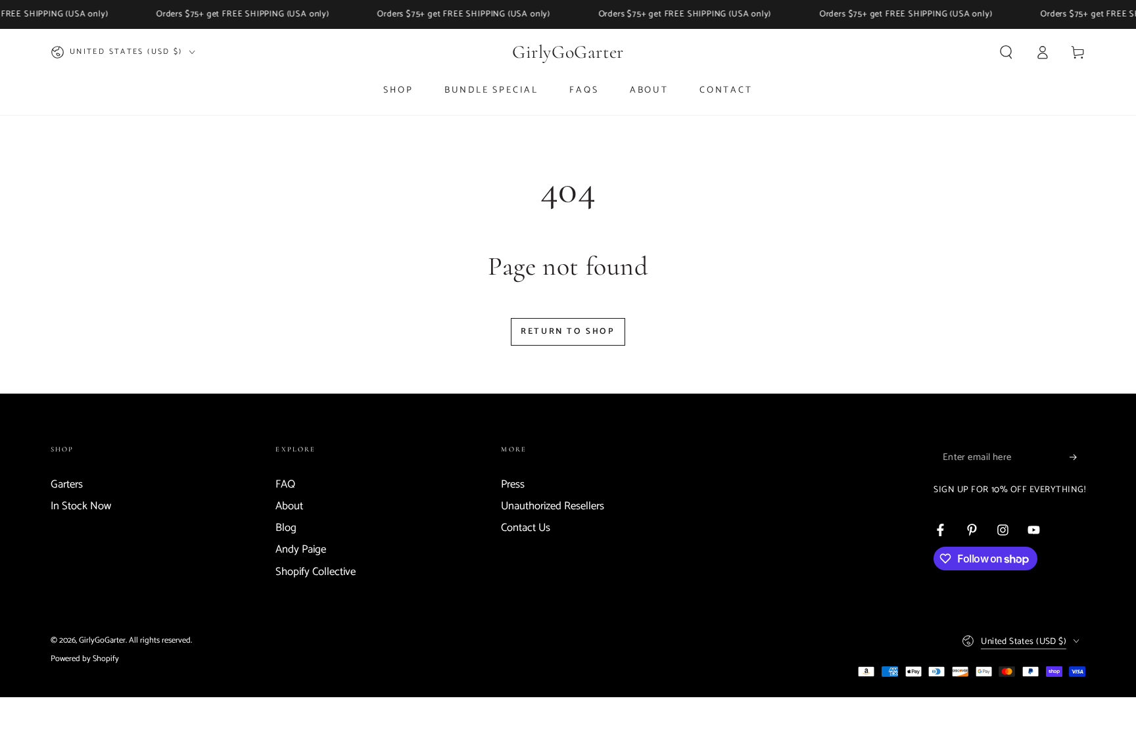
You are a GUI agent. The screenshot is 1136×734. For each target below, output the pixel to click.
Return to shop (568, 331)
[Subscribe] (1077, 457)
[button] (1006, 52)
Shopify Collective (315, 572)
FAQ (285, 484)
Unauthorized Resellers (552, 506)
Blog (285, 528)
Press (513, 484)
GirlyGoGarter (102, 640)
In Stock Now (81, 506)
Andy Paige (300, 550)
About (289, 506)
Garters (67, 484)
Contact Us (525, 528)
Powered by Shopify (85, 658)
